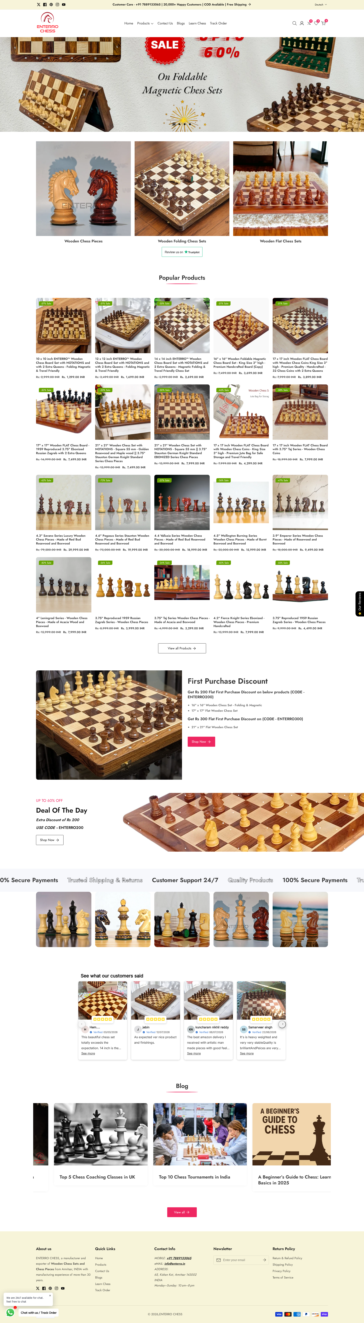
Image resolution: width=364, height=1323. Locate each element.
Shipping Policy (283, 1264)
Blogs (181, 23)
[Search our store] (295, 23)
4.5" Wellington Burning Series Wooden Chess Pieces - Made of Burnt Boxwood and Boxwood (240, 540)
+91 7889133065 (179, 1258)
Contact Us (165, 23)
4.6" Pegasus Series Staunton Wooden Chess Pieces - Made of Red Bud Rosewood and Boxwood (122, 540)
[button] (174, 124)
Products (143, 23)
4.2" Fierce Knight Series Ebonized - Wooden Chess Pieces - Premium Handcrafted (238, 622)
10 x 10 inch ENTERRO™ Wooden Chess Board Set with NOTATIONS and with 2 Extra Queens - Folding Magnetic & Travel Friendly (63, 365)
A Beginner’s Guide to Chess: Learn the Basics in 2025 (82, 1180)
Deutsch (319, 4)
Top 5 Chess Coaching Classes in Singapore (274, 1180)
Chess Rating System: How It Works (177, 1177)
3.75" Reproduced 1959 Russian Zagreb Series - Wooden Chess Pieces (121, 620)
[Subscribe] (264, 1260)
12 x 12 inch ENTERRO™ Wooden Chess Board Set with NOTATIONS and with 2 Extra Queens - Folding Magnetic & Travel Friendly (122, 365)
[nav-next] (282, 1024)
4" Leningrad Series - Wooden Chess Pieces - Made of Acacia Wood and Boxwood (61, 622)
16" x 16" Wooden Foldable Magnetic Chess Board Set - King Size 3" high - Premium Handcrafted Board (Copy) (239, 363)
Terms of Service (283, 1277)
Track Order (218, 23)
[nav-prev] (82, 1024)
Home (128, 23)
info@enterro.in (174, 1263)
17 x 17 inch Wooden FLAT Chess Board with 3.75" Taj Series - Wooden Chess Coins (300, 449)
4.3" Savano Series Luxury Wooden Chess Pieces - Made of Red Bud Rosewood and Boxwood (61, 540)
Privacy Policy (281, 1271)
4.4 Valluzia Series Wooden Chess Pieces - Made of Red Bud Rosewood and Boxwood (179, 540)
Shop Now (199, 741)
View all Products (179, 648)
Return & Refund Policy (287, 1258)
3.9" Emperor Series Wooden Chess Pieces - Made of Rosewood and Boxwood (298, 540)
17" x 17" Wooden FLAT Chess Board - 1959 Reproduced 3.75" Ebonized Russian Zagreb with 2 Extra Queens (62, 449)
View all (179, 1212)
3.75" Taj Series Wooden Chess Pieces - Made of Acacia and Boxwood (182, 620)
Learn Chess (197, 23)
